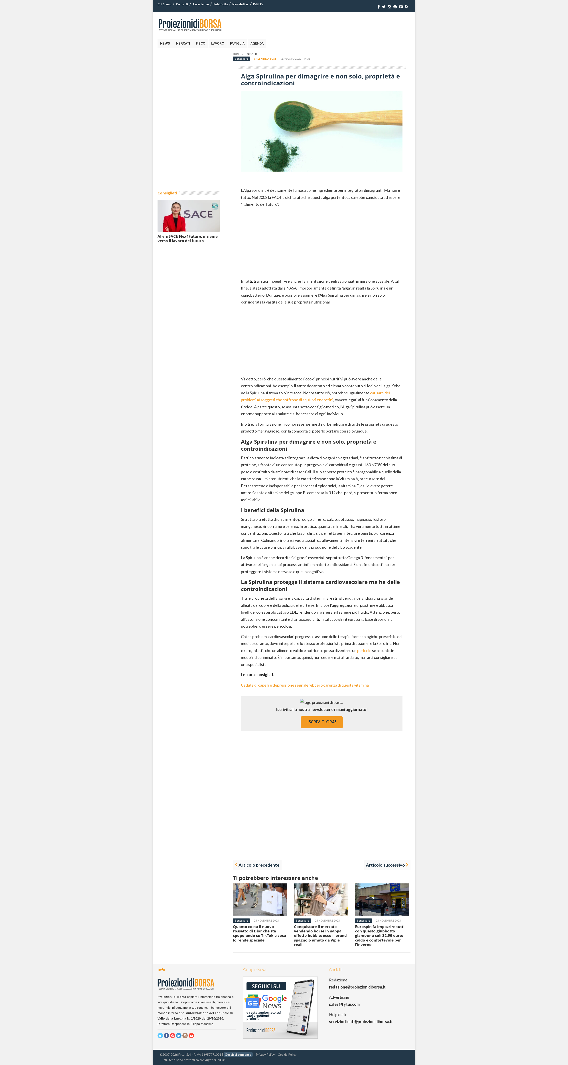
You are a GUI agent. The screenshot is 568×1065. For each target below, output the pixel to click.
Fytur (221, 1060)
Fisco (200, 43)
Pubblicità (220, 4)
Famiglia (237, 43)
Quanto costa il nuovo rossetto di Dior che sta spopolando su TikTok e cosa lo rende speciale (259, 933)
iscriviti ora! (321, 721)
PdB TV (258, 4)
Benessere (251, 54)
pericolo (364, 650)
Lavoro (217, 43)
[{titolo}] (379, 7)
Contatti (182, 4)
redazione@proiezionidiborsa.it (357, 987)
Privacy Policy (265, 1054)
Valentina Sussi (265, 59)
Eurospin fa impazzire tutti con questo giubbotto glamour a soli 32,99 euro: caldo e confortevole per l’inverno (379, 935)
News (165, 43)
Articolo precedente (259, 864)
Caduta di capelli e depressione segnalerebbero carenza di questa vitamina (305, 685)
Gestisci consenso (238, 1054)
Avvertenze (201, 4)
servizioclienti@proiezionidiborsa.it (361, 1021)
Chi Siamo (164, 4)
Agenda (257, 43)
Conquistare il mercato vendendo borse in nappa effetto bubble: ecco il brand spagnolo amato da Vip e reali (320, 935)
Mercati (183, 43)
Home (237, 54)
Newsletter (240, 4)
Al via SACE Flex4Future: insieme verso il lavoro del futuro (188, 238)
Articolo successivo (385, 864)
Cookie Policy (287, 1054)
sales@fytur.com (344, 1004)
